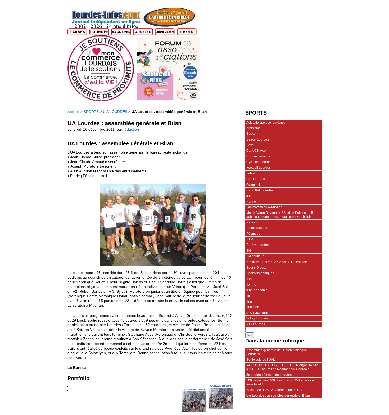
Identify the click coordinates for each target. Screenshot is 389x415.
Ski (248, 250)
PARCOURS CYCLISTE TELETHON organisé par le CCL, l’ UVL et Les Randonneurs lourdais (282, 367)
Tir (248, 296)
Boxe (250, 145)
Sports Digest (256, 267)
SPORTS (91, 112)
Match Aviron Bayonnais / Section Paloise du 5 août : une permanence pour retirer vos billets (279, 214)
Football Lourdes (258, 167)
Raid (249, 239)
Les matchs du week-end (264, 207)
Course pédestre (258, 156)
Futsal (250, 173)
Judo (250, 196)
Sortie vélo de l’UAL (260, 360)
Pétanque (253, 234)
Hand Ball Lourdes (259, 190)
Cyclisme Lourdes (259, 162)
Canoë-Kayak (256, 150)
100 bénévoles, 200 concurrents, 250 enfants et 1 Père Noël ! (281, 382)
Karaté (251, 202)
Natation (252, 222)
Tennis (251, 284)
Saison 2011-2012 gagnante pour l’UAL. (275, 390)
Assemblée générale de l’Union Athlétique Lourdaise (276, 352)
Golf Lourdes (255, 179)
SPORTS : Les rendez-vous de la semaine (276, 262)
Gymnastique (255, 185)
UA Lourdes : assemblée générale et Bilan (278, 396)
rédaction (131, 130)
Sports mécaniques (260, 273)
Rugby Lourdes (257, 245)
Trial (249, 301)
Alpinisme (253, 128)
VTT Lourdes (255, 324)
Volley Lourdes (257, 318)
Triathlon (252, 307)
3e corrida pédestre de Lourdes (269, 375)
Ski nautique (255, 256)
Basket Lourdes (257, 139)
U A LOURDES (115, 112)
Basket (251, 134)
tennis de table (257, 290)
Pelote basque (256, 228)
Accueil (73, 112)
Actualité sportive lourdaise (265, 122)
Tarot (250, 279)
